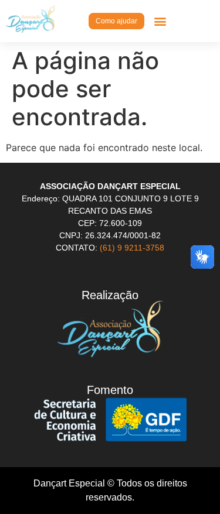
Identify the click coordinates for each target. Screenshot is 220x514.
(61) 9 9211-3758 (132, 247)
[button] (160, 20)
